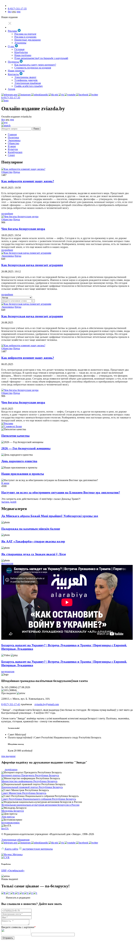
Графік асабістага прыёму (28, 86)
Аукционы (20, 42)
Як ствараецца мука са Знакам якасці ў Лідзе (33, 554)
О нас (11, 46)
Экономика (14, 140)
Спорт (11, 155)
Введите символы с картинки (18, 927)
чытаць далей (8, 501)
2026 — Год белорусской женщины (25, 448)
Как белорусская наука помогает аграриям (32, 265)
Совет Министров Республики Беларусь (23, 793)
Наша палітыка (22, 55)
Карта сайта (11, 848)
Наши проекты (16, 70)
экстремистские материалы (37, 848)
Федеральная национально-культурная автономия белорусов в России (40, 805)
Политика (13, 137)
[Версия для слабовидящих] (4, 122)
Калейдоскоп (15, 152)
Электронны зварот (25, 77)
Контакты (13, 74)
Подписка (14, 61)
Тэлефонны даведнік (26, 80)
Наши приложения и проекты (22, 474)
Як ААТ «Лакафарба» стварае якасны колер (33, 541)
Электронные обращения (15, 839)
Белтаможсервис (10, 822)
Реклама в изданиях (25, 36)
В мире (12, 146)
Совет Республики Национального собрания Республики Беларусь (38, 799)
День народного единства (19, 461)
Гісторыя (19, 49)
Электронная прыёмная (27, 83)
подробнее (7, 213)
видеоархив (7, 671)
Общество (13, 143)
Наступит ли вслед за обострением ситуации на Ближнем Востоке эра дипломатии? (60, 492)
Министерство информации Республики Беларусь (29, 781)
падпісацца (10, 769)
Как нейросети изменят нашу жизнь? (27, 181)
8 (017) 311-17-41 (10, 704)
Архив (11, 89)
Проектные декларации (27, 39)
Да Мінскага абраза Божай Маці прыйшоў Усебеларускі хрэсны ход (49, 516)
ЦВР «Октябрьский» (13, 870)
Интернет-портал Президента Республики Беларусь (30, 775)
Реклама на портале (25, 33)
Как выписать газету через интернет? (35, 64)
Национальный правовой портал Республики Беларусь (32, 787)
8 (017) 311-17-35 (17, 8)
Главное (12, 134)
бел (10, 11)
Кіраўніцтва (21, 52)
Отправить (8, 938)
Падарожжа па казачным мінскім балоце (30, 528)
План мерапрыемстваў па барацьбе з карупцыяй (41, 58)
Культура (13, 149)
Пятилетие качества (15, 435)
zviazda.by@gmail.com (46, 704)
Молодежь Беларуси (12, 810)
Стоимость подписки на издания (32, 67)
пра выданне (8, 756)
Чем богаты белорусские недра (23, 229)
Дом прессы (8, 816)
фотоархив (7, 563)
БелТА (5, 828)
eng (18, 11)
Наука (16, 172)
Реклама (13, 31)
